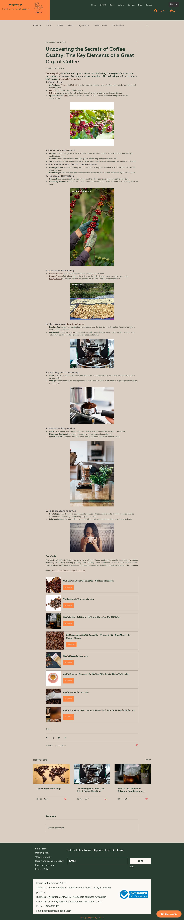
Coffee (60, 25)
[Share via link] (65, 737)
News (70, 25)
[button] (103, 5)
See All (148, 759)
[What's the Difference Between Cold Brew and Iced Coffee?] (133, 774)
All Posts (37, 25)
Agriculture (83, 25)
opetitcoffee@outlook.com (57, 910)
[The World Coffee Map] (51, 774)
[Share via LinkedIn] (59, 737)
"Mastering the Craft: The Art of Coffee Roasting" (91, 789)
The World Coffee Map (48, 788)
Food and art (118, 25)
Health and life (100, 25)
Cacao (49, 25)
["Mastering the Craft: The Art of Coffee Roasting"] (92, 774)
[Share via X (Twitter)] (53, 737)
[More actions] (136, 42)
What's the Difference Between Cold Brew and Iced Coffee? (130, 789)
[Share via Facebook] (47, 737)
